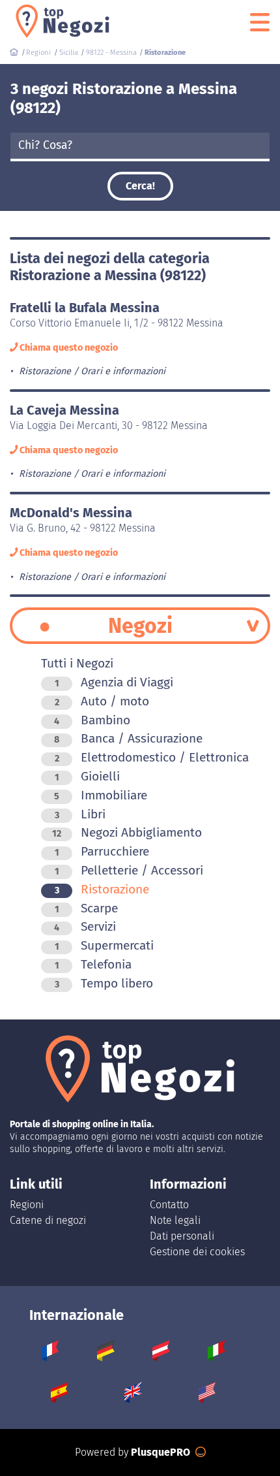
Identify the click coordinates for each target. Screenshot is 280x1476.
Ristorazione (102, 889)
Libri (80, 814)
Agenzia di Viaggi (114, 682)
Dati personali (182, 1236)
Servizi (85, 926)
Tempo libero (104, 983)
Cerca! (140, 186)
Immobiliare (100, 795)
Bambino (92, 720)
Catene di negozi (48, 1220)
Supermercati (104, 945)
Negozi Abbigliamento (127, 832)
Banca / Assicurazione (128, 738)
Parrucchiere (102, 851)
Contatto (169, 1204)
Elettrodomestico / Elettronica (152, 757)
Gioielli (87, 776)
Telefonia (93, 964)
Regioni (27, 1204)
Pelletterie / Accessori (129, 870)
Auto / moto (102, 701)
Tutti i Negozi (77, 663)
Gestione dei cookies (197, 1251)
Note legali (175, 1220)
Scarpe (86, 908)
